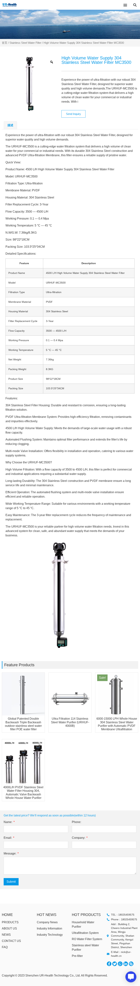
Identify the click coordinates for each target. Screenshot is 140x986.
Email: (8, 837)
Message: (10, 853)
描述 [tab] (10, 125)
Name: (8, 822)
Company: (79, 837)
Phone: (76, 822)
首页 (4, 42)
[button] (125, 5)
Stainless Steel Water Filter (25, 42)
